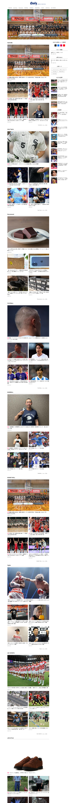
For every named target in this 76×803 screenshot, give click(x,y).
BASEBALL (10, 392)
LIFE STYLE (10, 738)
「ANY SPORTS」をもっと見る (41, 733)
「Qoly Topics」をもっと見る (42, 210)
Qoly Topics (10, 129)
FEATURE (9, 42)
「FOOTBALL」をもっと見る (42, 388)
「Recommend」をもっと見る (41, 299)
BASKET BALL (11, 477)
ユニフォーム (55, 69)
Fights (9, 565)
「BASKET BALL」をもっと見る (41, 561)
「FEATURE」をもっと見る (42, 125)
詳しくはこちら (53, 62)
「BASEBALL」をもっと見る (42, 473)
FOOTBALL (10, 303)
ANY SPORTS (11, 653)
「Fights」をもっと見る (43, 648)
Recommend (10, 214)
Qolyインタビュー (63, 69)
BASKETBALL (61, 71)
